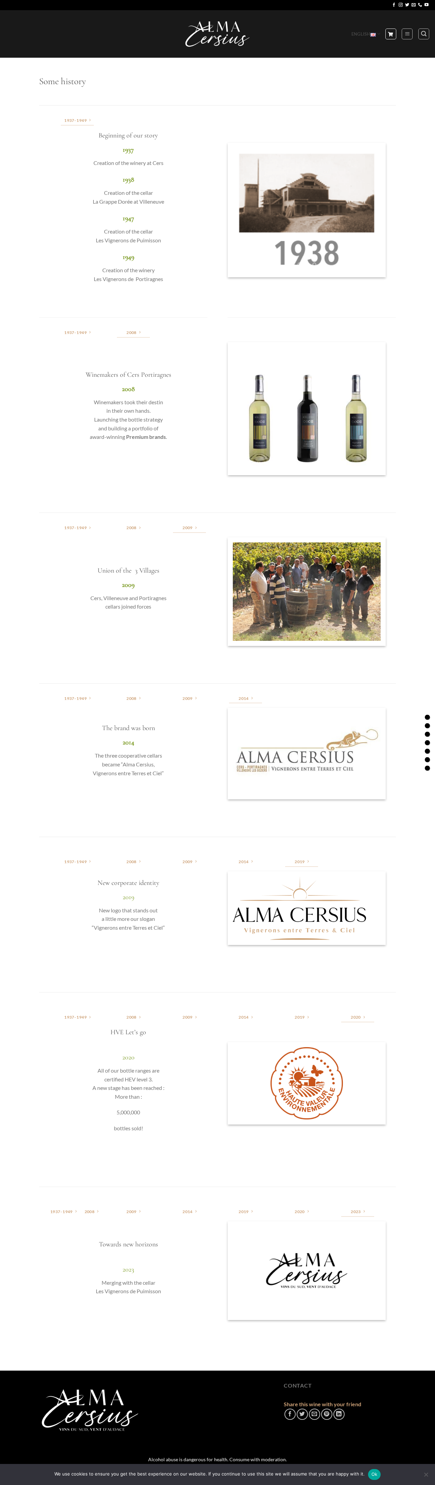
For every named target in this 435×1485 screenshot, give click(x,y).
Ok (374, 1474)
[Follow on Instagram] (401, 5)
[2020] (427, 759)
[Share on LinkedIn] (339, 1414)
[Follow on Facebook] (394, 5)
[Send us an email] (414, 5)
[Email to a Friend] (314, 1414)
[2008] (427, 725)
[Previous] (244, 210)
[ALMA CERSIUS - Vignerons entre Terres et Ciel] (217, 34)
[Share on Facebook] (290, 1414)
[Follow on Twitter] (407, 5)
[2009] (427, 734)
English (360, 34)
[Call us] (420, 5)
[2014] (427, 742)
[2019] (427, 751)
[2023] (427, 768)
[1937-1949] (427, 717)
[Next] (369, 210)
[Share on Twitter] (302, 1414)
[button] (407, 34)
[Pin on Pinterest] (326, 1414)
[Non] (426, 1476)
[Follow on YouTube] (426, 5)
